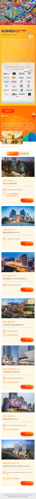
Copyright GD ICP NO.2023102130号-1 (18, 496)
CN (27, 2)
